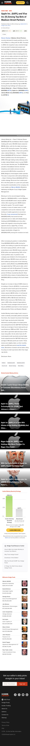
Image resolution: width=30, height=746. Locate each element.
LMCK (20, 93)
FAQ (3, 728)
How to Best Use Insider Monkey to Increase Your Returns (14, 550)
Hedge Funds (4, 11)
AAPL (26, 90)
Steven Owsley (5, 38)
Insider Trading (6, 706)
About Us (4, 709)
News (10, 11)
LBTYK (9, 90)
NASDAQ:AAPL (11, 363)
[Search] (27, 2)
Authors (4, 712)
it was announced (12, 214)
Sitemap (4, 718)
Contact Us (5, 715)
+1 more (4, 34)
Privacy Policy (5, 722)
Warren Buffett (15, 187)
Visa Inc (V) (4, 366)
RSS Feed (7, 700)
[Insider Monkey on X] (20, 694)
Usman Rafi (23, 24)
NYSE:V (4, 363)
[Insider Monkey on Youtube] (24, 694)
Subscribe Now (15, 530)
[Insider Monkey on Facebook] (16, 694)
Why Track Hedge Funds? (11, 554)
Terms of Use (5, 725)
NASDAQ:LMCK (21, 363)
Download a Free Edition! (11, 558)
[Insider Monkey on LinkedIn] (27, 694)
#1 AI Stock (20, 3)
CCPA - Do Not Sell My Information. (12, 731)
